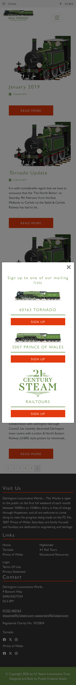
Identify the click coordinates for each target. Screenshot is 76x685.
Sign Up (38, 321)
